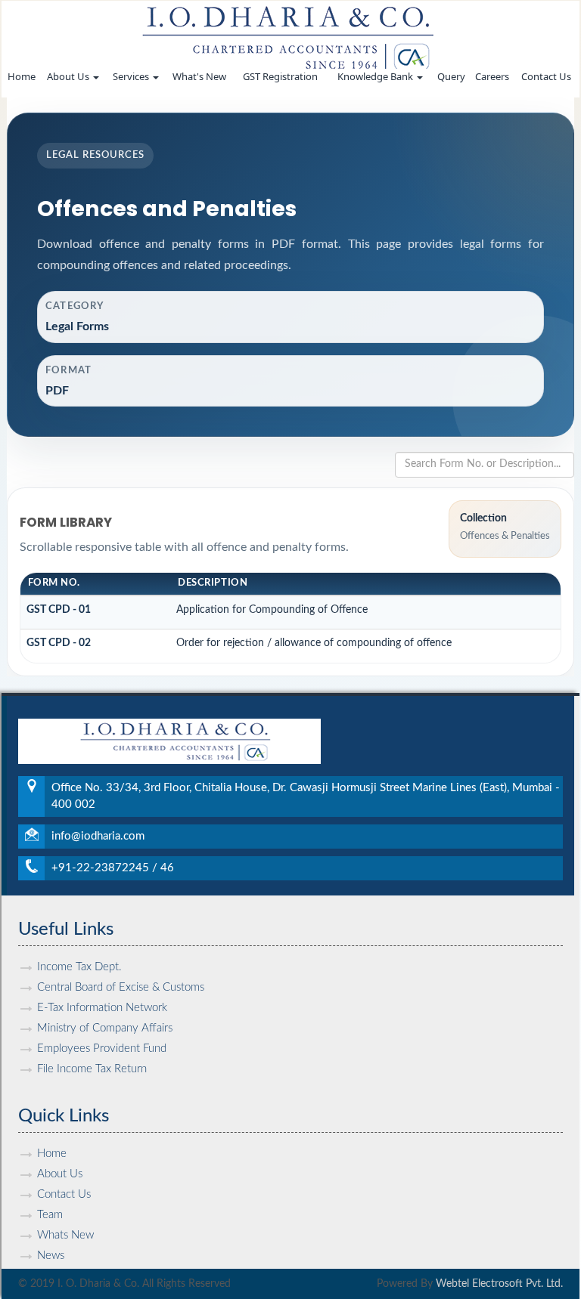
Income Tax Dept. (79, 967)
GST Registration (280, 76)
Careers (492, 76)
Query (451, 76)
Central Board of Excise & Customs (120, 987)
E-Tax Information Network (102, 1007)
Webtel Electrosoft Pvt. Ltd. (499, 1284)
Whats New (65, 1235)
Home (22, 76)
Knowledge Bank (376, 76)
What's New (199, 76)
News (50, 1255)
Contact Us (546, 76)
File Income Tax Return (92, 1069)
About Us (69, 76)
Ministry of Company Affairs (104, 1028)
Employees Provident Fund (101, 1048)
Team (50, 1214)
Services (132, 76)
